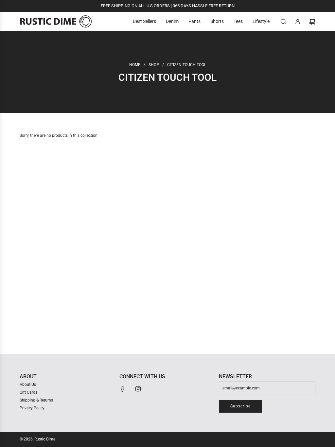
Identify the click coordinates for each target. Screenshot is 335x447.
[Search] (283, 21)
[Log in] (298, 21)
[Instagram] (138, 389)
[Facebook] (122, 389)
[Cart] (312, 21)
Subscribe (240, 406)
